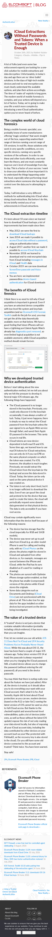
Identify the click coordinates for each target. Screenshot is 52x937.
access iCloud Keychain (32, 250)
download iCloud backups (22, 234)
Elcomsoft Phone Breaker (18, 759)
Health (24, 263)
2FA (5, 759)
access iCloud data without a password (28, 240)
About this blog (11, 912)
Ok (19, 933)
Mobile (34, 55)
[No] (48, 928)
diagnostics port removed (28, 331)
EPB (31, 759)
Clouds (26, 55)
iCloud (36, 759)
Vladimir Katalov (40, 52)
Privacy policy (29, 933)
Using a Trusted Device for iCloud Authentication (10, 891)
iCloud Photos (29, 548)
